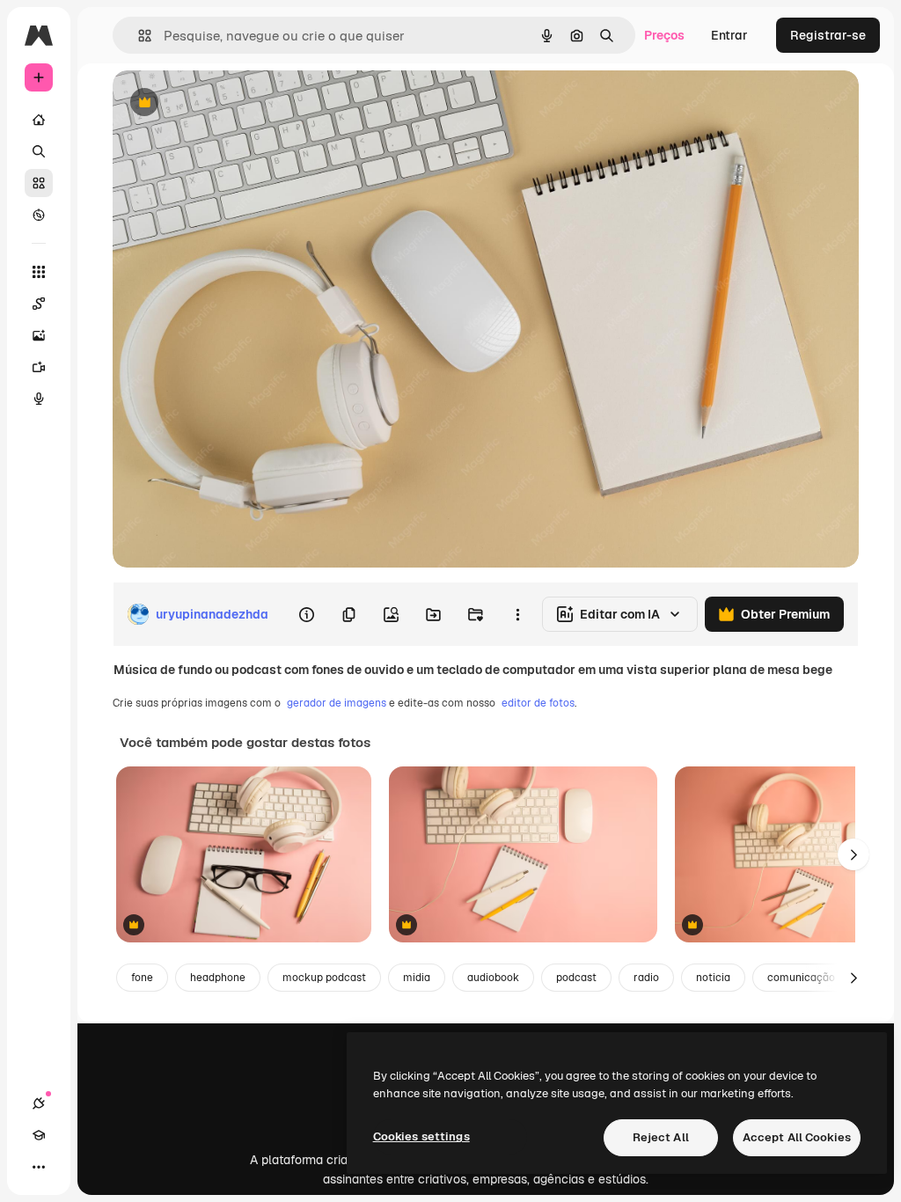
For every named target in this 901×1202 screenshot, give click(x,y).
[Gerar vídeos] (39, 367)
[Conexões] (39, 1103)
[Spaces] (39, 304)
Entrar (729, 35)
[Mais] (39, 1167)
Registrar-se (828, 35)
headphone (217, 978)
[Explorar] (39, 215)
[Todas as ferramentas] (39, 272)
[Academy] (39, 1135)
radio (646, 978)
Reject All (661, 1137)
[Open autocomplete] (138, 35)
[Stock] (39, 183)
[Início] (39, 120)
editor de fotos (538, 703)
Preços (664, 35)
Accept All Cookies (797, 1137)
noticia (713, 978)
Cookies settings (421, 1136)
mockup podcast (324, 978)
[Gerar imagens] (39, 335)
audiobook (493, 978)
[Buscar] (39, 151)
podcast (576, 978)
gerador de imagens (336, 703)
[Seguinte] (853, 854)
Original (225, 103)
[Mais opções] (517, 614)
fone (142, 978)
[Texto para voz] (39, 399)
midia (416, 978)
